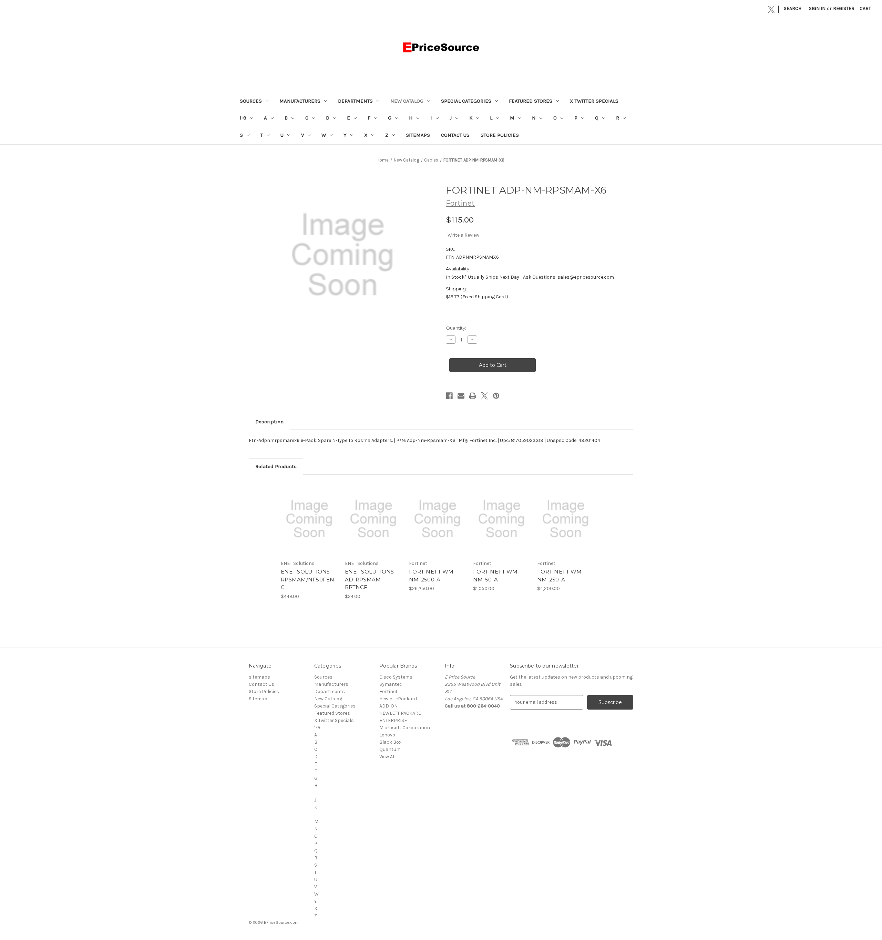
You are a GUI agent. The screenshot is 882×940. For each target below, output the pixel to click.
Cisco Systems (395, 677)
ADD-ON (388, 706)
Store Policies (500, 135)
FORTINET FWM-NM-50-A (496, 575)
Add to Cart (309, 525)
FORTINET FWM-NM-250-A (560, 575)
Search (792, 8)
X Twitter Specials (594, 101)
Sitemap (258, 699)
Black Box (390, 742)
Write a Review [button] (463, 235)
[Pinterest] (496, 396)
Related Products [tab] (276, 466)
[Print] (472, 396)
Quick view (308, 513)
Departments (355, 101)
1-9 (243, 118)
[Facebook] (449, 396)
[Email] (461, 396)
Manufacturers (299, 101)
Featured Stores (530, 101)
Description (269, 422)
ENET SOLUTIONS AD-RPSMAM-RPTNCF (369, 579)
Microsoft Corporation (404, 728)
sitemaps (418, 135)
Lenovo (387, 735)
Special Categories (466, 101)
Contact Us (455, 135)
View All (387, 757)
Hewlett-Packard (398, 699)
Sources (251, 101)
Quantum (390, 749)
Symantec (390, 684)
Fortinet (388, 691)
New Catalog (406, 101)
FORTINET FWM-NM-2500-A (432, 575)
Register (843, 8)
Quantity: (456, 328)
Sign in (817, 8)
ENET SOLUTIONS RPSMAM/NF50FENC (308, 579)
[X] (771, 9)
